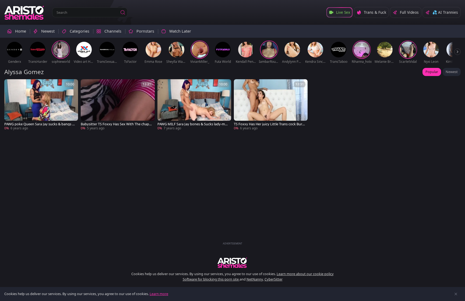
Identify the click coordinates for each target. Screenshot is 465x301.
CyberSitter (274, 279)
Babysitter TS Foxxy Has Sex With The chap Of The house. (115, 124)
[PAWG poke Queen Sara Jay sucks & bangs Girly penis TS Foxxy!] (41, 105)
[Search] (122, 12)
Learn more (159, 293)
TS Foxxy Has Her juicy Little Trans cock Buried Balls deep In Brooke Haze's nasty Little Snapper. (269, 124)
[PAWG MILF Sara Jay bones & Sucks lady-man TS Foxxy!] (194, 105)
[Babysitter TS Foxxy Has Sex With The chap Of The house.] (117, 105)
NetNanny (254, 279)
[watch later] (10, 85)
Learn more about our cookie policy (305, 273)
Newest (452, 71)
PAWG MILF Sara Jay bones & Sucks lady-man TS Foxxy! (193, 124)
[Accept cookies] (456, 294)
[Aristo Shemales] (24, 12)
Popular (431, 71)
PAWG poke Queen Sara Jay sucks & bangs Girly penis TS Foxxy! (39, 124)
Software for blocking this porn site (211, 279)
